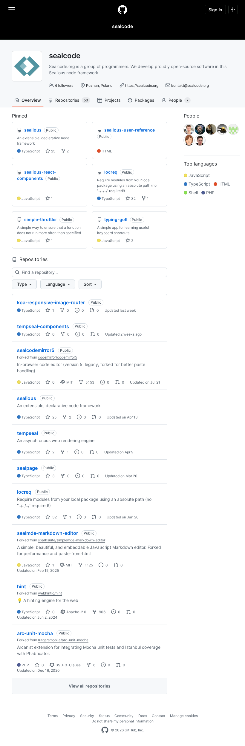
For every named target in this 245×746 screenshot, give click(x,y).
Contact (158, 715)
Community (124, 715)
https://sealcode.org (141, 85)
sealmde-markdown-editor (47, 533)
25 (52, 151)
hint (21, 586)
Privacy (68, 715)
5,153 (89, 382)
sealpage (27, 468)
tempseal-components (43, 326)
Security (87, 715)
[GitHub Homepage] (104, 730)
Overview (31, 100)
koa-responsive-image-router (51, 302)
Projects (112, 100)
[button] (24, 284)
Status (104, 715)
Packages (144, 100)
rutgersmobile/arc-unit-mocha (63, 640)
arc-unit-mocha (35, 633)
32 (133, 198)
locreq (24, 492)
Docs (142, 715)
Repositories (71, 100)
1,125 (88, 565)
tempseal (27, 433)
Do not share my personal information (122, 721)
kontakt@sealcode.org (190, 85)
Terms (53, 715)
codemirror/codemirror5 (57, 357)
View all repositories (90, 685)
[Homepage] (122, 9)
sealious (26, 398)
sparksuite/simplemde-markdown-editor (71, 540)
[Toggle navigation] (11, 9)
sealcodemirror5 (35, 350)
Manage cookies (184, 715)
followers (64, 85)
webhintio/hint (50, 593)
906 (101, 612)
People (179, 100)
